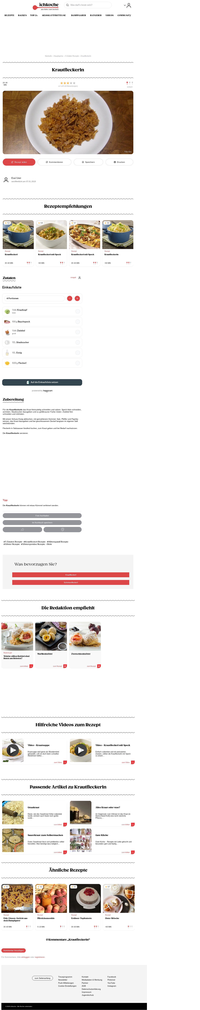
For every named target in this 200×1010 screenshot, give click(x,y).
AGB (84, 986)
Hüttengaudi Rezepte (58, 542)
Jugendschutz (88, 995)
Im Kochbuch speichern (42, 522)
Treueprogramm (65, 977)
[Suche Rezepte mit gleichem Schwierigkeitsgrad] (129, 83)
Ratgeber (96, 15)
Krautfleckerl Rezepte (35, 542)
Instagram (111, 986)
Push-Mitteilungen (66, 983)
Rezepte (9, 15)
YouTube (111, 983)
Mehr (49, 544)
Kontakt (85, 977)
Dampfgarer (78, 15)
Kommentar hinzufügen (14, 950)
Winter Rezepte (12, 544)
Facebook (111, 977)
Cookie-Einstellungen (67, 986)
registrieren (40, 957)
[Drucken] (63, 529)
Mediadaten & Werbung (92, 980)
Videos (109, 15)
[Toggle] (127, 5)
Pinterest (111, 980)
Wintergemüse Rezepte (33, 544)
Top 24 (34, 15)
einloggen (25, 957)
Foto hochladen (42, 516)
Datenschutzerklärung (91, 989)
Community (124, 15)
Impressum (86, 992)
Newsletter (62, 980)
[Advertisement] (68, 694)
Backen (22, 15)
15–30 (5, 83)
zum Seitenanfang (42, 978)
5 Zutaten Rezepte (13, 542)
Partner (85, 983)
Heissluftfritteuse (54, 15)
